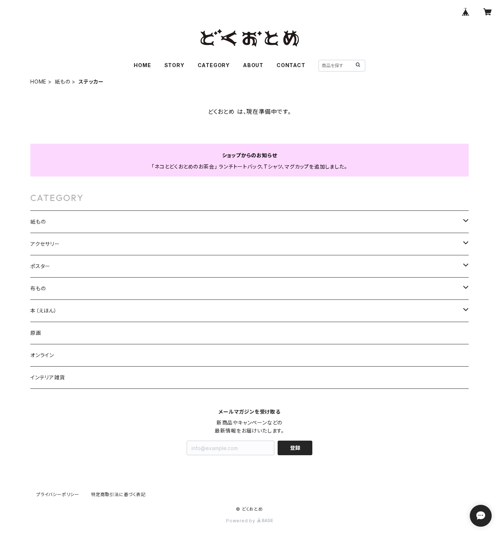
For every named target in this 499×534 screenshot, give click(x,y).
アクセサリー (45, 244)
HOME (142, 65)
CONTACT (291, 65)
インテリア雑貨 (47, 377)
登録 (295, 448)
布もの (38, 288)
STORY (174, 65)
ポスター (40, 266)
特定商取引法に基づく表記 (118, 494)
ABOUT (253, 65)
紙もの (62, 81)
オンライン (42, 355)
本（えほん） (43, 310)
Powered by (241, 520)
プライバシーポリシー (57, 494)
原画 (35, 333)
